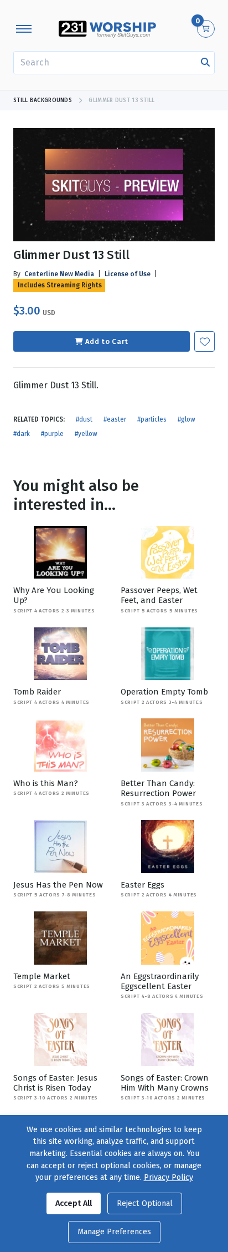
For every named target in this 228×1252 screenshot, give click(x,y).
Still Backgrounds (42, 100)
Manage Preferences (114, 1231)
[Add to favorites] (204, 341)
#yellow (86, 434)
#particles (152, 419)
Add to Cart (106, 341)
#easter (114, 419)
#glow (186, 419)
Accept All (73, 1203)
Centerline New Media (59, 274)
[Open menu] (23, 29)
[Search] (205, 63)
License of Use (128, 274)
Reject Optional (145, 1203)
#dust (84, 419)
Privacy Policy (168, 1177)
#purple (52, 434)
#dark (21, 434)
